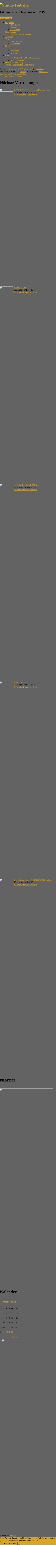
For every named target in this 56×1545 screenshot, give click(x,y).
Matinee (13, 27)
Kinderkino (15, 30)
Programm (9, 22)
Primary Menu (6, 18)
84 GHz (13, 1536)
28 (4, 1332)
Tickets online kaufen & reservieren (19, 65)
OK (37, 1541)
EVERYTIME (20, 287)
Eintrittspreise (16, 41)
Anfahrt (13, 53)
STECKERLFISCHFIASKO (26, 485)
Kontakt (13, 48)
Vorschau (9, 37)
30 (9, 1332)
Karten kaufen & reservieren (25, 95)
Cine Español (10, 32)
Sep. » (15, 1337)
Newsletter (9, 46)
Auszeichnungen (17, 60)
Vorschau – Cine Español (20, 34)
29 (7, 1332)
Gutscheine (15, 44)
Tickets (8, 39)
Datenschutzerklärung (14, 62)
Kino (7, 55)
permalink (43, 71)
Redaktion (40, 69)
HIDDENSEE (20, 682)
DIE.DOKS (15, 25)
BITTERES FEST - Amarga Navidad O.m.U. (33, 90)
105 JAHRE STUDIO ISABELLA (25, 58)
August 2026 (9, 1301)
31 (12, 1332)
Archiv (23, 71)
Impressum (14, 51)
